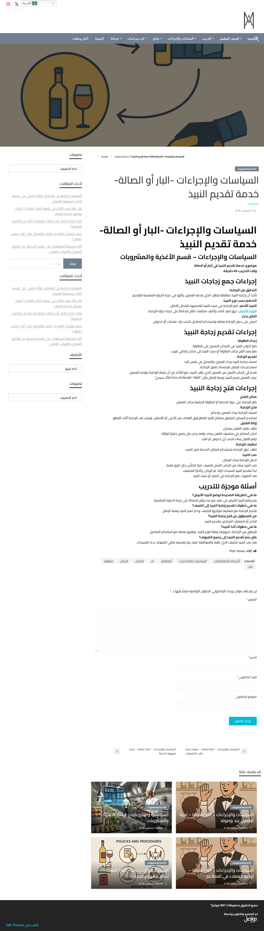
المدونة (99, 38)
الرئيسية (104, 156)
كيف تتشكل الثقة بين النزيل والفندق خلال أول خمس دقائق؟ (46, 236)
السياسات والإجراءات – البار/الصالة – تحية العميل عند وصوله (217, 818)
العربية (27, 3)
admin (244, 827)
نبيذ (250, 566)
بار (152, 560)
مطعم (108, 560)
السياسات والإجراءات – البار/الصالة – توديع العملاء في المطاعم (221, 873)
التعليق (251, 599)
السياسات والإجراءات (180, 38)
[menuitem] (230, 38)
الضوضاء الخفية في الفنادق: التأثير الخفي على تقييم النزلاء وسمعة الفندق (47, 198)
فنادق (139, 560)
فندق (124, 560)
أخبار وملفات (80, 38)
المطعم (166, 560)
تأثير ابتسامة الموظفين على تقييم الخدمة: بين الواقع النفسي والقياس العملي (47, 249)
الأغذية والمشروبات (123, 156)
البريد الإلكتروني (247, 677)
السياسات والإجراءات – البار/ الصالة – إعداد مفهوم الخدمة (136, 873)
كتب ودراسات (135, 38)
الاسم (252, 657)
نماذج (156, 38)
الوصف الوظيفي (229, 38)
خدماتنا (115, 38)
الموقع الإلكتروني (246, 696)
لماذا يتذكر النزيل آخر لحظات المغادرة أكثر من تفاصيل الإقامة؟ (47, 223)
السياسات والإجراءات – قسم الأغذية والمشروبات (136, 818)
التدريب (206, 38)
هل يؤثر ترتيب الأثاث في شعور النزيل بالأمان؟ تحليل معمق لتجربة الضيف (48, 211)
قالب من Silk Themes (22, 925)
